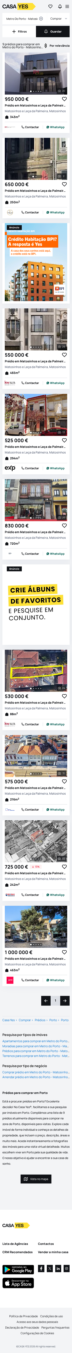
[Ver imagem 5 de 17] (40, 944)
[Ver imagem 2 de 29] (33, 347)
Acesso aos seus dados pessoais (37, 1322)
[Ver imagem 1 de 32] (31, 859)
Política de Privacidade (23, 1316)
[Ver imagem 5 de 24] (40, 688)
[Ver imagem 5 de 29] (40, 347)
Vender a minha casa (53, 1252)
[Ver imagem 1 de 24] (31, 688)
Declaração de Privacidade (22, 1327)
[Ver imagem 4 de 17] (38, 944)
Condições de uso (51, 1316)
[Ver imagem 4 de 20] (38, 91)
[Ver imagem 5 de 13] (40, 432)
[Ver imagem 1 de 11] (31, 774)
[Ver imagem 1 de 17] (31, 944)
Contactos (46, 1244)
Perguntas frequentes (55, 1327)
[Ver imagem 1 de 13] (31, 432)
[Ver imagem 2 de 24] (33, 688)
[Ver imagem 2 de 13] (33, 432)
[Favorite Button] (64, 99)
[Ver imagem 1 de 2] (33, 176)
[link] (55, 127)
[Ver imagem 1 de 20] (31, 91)
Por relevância (60, 45)
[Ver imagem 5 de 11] (40, 773)
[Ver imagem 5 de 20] (40, 91)
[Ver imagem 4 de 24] (38, 688)
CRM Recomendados (17, 1252)
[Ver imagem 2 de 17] (33, 944)
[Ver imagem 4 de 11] (38, 773)
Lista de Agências (15, 1244)
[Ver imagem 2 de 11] (33, 773)
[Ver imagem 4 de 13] (38, 432)
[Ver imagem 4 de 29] (38, 347)
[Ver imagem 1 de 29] (31, 347)
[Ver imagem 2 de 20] (33, 91)
